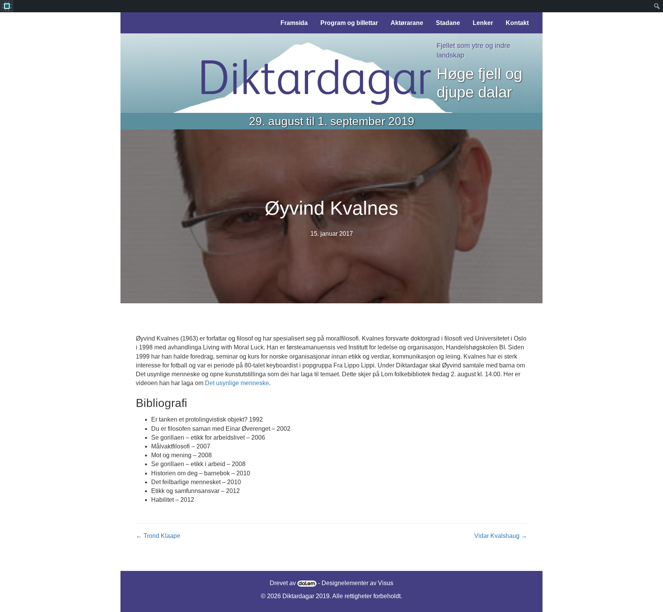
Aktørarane (407, 23)
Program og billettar (349, 23)
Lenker (483, 23)
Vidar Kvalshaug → (500, 536)
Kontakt (517, 23)
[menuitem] (6, 6)
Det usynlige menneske (237, 383)
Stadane (448, 23)
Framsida (294, 23)
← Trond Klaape (158, 536)
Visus (385, 583)
